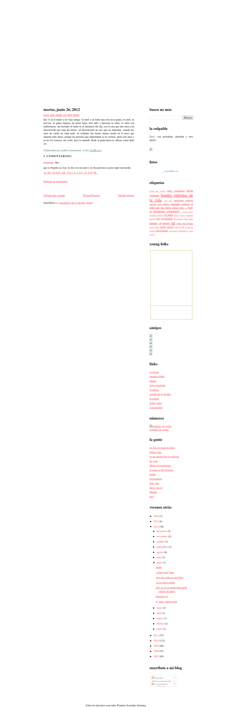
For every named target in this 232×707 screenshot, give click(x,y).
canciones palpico (183, 200)
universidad (162, 230)
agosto (160, 552)
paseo (185, 218)
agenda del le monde (160, 394)
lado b (177, 215)
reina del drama (185, 223)
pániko (153, 381)
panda (153, 474)
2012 (156, 526)
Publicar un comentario (55, 181)
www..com (171, 171)
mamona (189, 215)
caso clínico (163, 204)
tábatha (153, 492)
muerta (152, 218)
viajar (190, 230)
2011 (156, 635)
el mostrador (156, 407)
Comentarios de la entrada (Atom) (75, 202)
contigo (185, 204)
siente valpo (156, 403)
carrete (153, 204)
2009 (156, 645)
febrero (161, 623)
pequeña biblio (157, 376)
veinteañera (183, 230)
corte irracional (157, 385)
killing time (155, 452)
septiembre (162, 547)
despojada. (49, 162)
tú (181, 227)
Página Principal (91, 195)
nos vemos (178, 218)
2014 (156, 516)
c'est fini (168, 200)
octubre (161, 541)
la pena (168, 215)
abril (159, 613)
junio (160, 562)
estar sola (178, 208)
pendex (154, 223)
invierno (159, 215)
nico (152, 496)
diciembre (162, 531)
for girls (154, 461)
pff (160, 223)
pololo (166, 223)
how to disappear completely (171, 209)
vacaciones (172, 230)
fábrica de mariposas (160, 465)
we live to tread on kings (162, 447)
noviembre (162, 536)
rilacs (152, 227)
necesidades (167, 218)
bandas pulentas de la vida (171, 197)
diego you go (156, 487)
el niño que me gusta (171, 206)
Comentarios (160, 684)
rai (173, 222)
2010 (156, 640)
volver (152, 234)
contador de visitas (159, 429)
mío (158, 218)
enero (160, 628)
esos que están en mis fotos (61, 115)
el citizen (154, 372)
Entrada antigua (126, 195)
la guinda (154, 398)
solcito (170, 227)
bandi (158, 567)
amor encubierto (176, 190)
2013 (156, 521)
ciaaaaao (175, 204)
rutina (163, 227)
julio (159, 557)
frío (186, 208)
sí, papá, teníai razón (166, 601)
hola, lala (154, 483)
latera (182, 215)
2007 (156, 656)
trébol (177, 227)
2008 (156, 651)
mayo (160, 607)
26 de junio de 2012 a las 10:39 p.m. (70, 172)
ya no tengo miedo (165, 582)
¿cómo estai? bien (165, 572)
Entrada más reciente (54, 195)
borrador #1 (162, 596)
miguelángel (156, 478)
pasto (191, 218)
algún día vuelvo (158, 191)
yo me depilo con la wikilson (164, 456)
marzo (160, 618)
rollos (157, 227)
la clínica (154, 389)
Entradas (158, 678)
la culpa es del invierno (161, 470)
